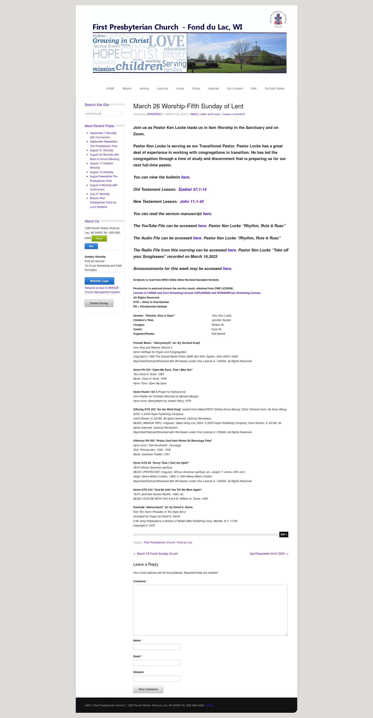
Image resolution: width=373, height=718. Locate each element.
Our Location (235, 88)
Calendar (213, 88)
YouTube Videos (274, 88)
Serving (144, 88)
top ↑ (283, 534)
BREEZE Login (99, 281)
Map (91, 246)
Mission (127, 88)
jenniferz (153, 114)
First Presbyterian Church (159, 542)
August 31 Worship (101, 150)
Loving (180, 88)
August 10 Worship (101, 172)
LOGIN (209, 705)
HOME (110, 88)
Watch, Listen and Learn (205, 114)
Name (137, 640)
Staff (253, 88)
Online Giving (99, 303)
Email (137, 656)
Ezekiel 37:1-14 (192, 189)
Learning (162, 88)
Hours (99, 238)
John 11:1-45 (192, 201)
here (185, 177)
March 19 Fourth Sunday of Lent (155, 553)
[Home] (189, 78)
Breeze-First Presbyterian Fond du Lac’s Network (103, 202)
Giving (196, 88)
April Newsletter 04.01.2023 (269, 553)
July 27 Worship (100, 194)
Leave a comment (234, 114)
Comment (140, 581)
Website (138, 672)
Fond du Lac (184, 542)
